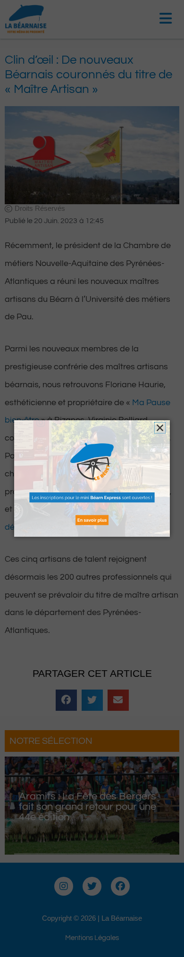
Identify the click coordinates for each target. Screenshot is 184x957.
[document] (92, 478)
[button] (160, 428)
